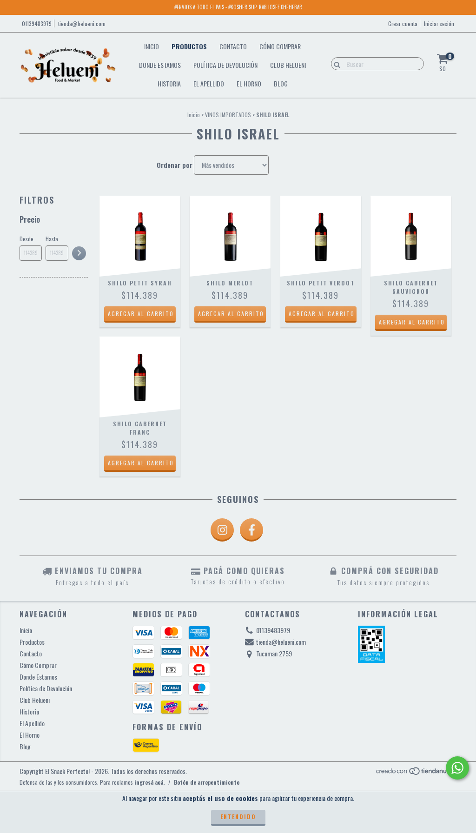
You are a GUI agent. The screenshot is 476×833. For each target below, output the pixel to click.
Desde (26, 239)
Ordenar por (174, 165)
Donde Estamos (160, 65)
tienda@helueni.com (82, 23)
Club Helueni (288, 65)
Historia (169, 83)
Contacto (233, 46)
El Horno (249, 83)
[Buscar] (335, 63)
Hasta (52, 239)
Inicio (151, 46)
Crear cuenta (402, 23)
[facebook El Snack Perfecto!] (251, 530)
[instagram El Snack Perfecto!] (222, 530)
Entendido (238, 816)
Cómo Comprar (280, 46)
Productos (189, 46)
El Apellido (208, 83)
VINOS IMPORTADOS (228, 115)
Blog (281, 83)
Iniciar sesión (439, 23)
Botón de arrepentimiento (206, 782)
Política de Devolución (225, 65)
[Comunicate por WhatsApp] (457, 768)
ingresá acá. (149, 782)
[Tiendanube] (415, 773)
